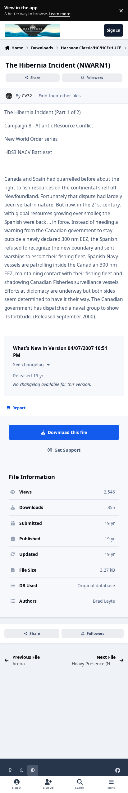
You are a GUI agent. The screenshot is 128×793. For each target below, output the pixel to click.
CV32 (27, 96)
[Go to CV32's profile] (9, 96)
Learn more (12, 11)
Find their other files (60, 96)
